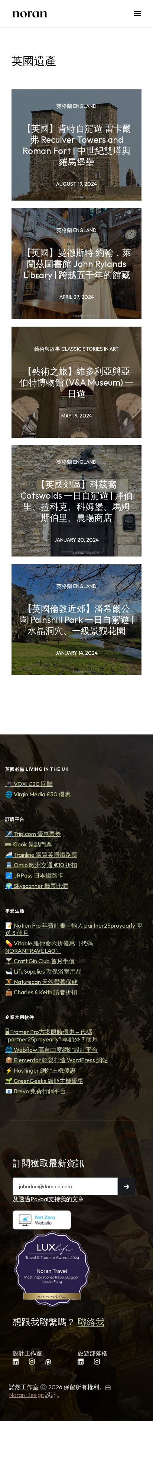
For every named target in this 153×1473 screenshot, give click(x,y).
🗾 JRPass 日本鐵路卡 (34, 875)
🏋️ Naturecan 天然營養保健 (41, 981)
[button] (137, 13)
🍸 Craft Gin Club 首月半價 (40, 961)
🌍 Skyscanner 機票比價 (36, 885)
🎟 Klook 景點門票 (28, 844)
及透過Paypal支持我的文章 (48, 1199)
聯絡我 (91, 1321)
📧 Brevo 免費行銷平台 (35, 1091)
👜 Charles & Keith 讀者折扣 (41, 992)
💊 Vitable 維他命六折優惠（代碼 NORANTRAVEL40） (49, 946)
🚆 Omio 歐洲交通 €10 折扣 (41, 865)
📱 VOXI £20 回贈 (29, 783)
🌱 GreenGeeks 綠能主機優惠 (44, 1080)
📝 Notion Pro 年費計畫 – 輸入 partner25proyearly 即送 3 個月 (73, 929)
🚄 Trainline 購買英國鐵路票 (41, 854)
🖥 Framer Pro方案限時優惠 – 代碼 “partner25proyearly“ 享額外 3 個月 (51, 1035)
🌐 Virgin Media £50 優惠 (38, 794)
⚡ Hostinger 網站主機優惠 (40, 1070)
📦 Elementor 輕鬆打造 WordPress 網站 (56, 1060)
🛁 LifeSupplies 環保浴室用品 (43, 971)
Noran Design (26, 1394)
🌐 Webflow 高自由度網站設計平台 (51, 1049)
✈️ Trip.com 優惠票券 (33, 834)
